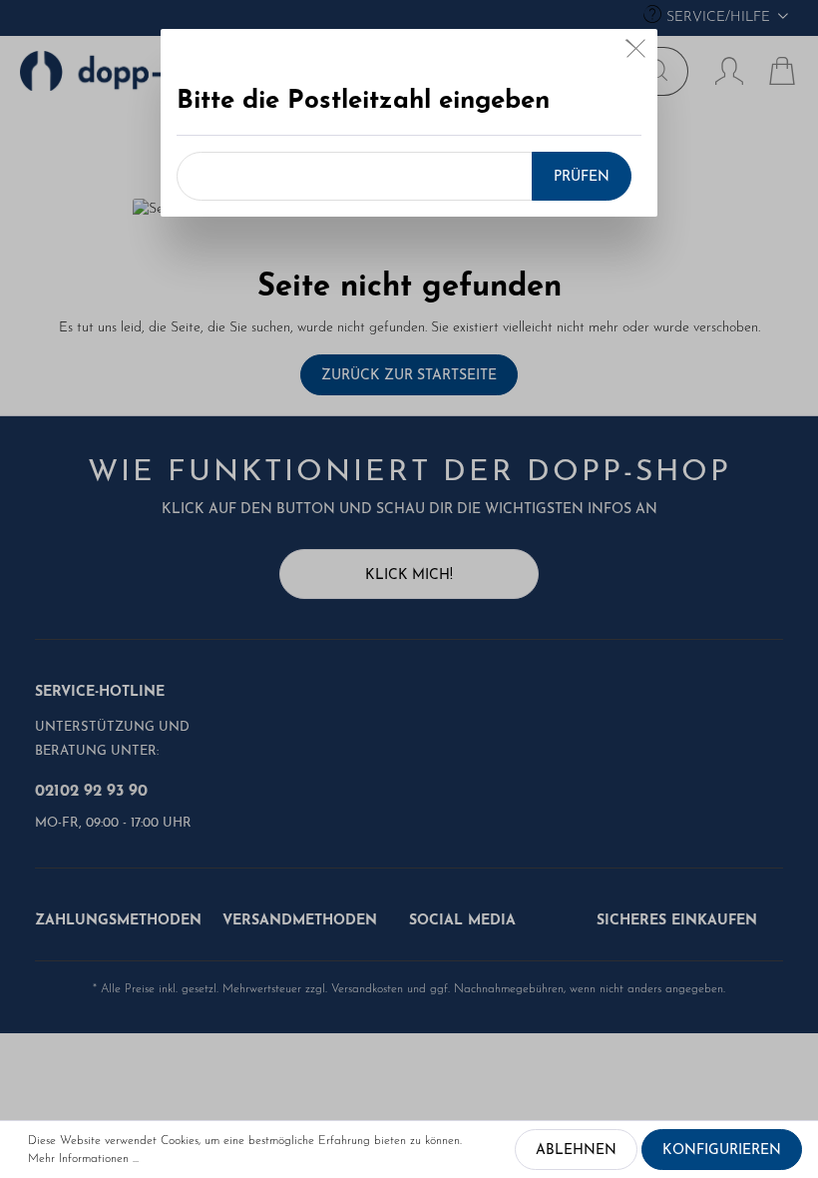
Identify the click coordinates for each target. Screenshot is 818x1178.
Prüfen (582, 177)
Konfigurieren (721, 1150)
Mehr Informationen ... (83, 1159)
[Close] (635, 53)
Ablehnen (576, 1150)
